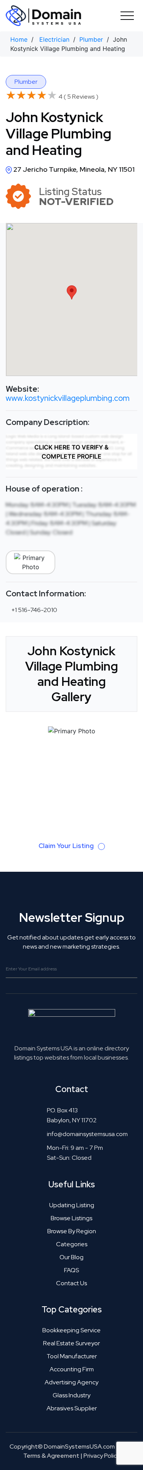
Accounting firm (72, 1369)
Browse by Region (71, 1231)
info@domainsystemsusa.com (87, 1134)
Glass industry (71, 1395)
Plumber (91, 39)
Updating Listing (71, 1205)
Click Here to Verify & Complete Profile (71, 451)
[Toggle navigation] (127, 15)
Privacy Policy (102, 1456)
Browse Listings (71, 1218)
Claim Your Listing (67, 846)
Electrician (54, 39)
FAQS (71, 1270)
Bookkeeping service (71, 1330)
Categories (71, 1244)
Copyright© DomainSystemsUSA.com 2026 (70, 1446)
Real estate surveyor (71, 1343)
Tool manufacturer (72, 1356)
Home (18, 39)
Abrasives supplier (72, 1408)
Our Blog (71, 1257)
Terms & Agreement (51, 1456)
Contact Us (71, 1283)
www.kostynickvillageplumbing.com (68, 398)
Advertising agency (71, 1382)
